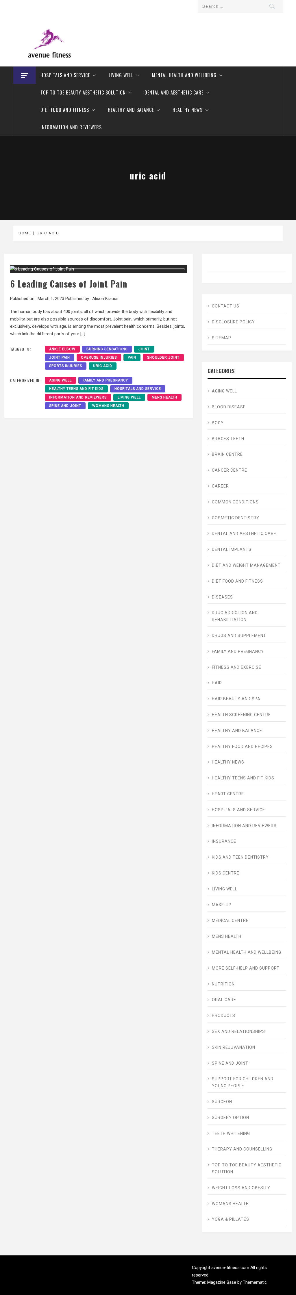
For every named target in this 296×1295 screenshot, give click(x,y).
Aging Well (60, 380)
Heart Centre (228, 794)
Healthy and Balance (131, 109)
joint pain (59, 357)
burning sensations (106, 349)
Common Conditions (235, 502)
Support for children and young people (242, 1082)
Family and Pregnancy (105, 380)
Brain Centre (227, 454)
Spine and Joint (65, 406)
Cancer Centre (229, 470)
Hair (217, 683)
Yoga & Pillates (230, 1219)
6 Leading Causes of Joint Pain (68, 283)
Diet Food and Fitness (64, 109)
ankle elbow (62, 349)
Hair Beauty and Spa (236, 698)
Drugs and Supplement (239, 635)
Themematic (255, 1282)
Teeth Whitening (231, 1133)
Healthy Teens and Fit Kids (76, 389)
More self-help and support (246, 968)
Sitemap (221, 338)
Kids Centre (225, 873)
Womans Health (108, 406)
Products (223, 1015)
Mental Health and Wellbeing (184, 75)
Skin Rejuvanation (233, 1047)
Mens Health (164, 397)
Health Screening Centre (241, 714)
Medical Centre (230, 920)
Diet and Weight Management (246, 565)
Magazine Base (222, 1282)
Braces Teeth (228, 438)
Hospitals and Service (65, 75)
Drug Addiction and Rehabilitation (235, 616)
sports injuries (65, 366)
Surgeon (222, 1101)
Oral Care (224, 999)
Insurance (224, 841)
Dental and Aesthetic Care (174, 92)
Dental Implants (231, 549)
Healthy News (188, 109)
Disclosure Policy (233, 322)
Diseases (222, 597)
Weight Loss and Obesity (241, 1187)
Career (220, 486)
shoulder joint (163, 357)
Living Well (121, 75)
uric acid (102, 366)
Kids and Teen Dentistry (240, 857)
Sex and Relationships (238, 1031)
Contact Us (225, 306)
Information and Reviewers (71, 127)
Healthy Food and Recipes (242, 746)
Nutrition (223, 984)
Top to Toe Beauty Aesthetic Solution (83, 92)
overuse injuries (99, 357)
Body (218, 422)
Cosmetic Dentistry (235, 518)
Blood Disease (229, 407)
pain (132, 357)
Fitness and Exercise (236, 667)
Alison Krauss (105, 298)
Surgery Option (230, 1117)
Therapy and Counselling (242, 1149)
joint (144, 349)
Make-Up (222, 905)
